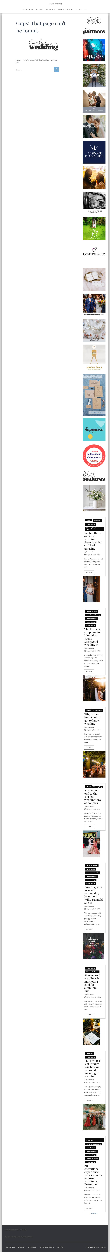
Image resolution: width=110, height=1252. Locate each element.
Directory (39, 9)
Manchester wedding (92, 873)
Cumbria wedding (91, 611)
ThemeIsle (102, 1247)
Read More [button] (89, 572)
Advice (88, 710)
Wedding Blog (27, 9)
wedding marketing (92, 972)
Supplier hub (50, 9)
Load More (94, 1213)
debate (88, 786)
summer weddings (92, 1158)
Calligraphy (89, 1053)
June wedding (90, 1147)
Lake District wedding (93, 615)
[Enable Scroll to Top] (105, 1247)
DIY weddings (90, 869)
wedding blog (90, 524)
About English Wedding (65, 9)
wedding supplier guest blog (93, 528)
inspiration (97, 520)
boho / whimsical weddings (91, 1139)
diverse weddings (91, 865)
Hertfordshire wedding (93, 1144)
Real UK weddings (91, 618)
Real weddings (90, 622)
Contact (78, 9)
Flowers (88, 520)
